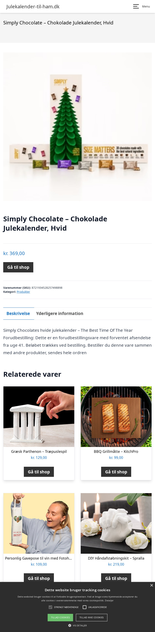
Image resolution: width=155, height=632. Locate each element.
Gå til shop (18, 267)
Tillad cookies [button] (60, 617)
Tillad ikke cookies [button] (92, 617)
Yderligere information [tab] (59, 313)
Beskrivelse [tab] (18, 313)
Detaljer (109, 600)
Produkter (23, 292)
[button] (77, 625)
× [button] (151, 585)
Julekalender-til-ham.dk (33, 6)
